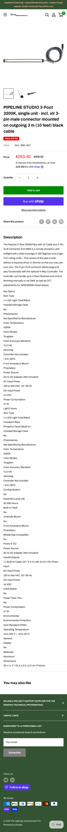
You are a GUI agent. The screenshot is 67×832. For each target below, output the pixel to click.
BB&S (6, 145)
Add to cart (33, 190)
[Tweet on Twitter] (54, 221)
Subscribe (15, 752)
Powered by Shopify (12, 825)
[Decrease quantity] (19, 177)
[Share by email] (61, 221)
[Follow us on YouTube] (5, 780)
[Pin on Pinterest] (48, 221)
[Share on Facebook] (41, 221)
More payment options (33, 210)
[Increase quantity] (37, 177)
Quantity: (8, 177)
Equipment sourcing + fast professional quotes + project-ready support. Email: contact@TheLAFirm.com (33, 4)
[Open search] (47, 15)
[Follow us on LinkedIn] (12, 780)
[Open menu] (5, 14)
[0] (61, 15)
